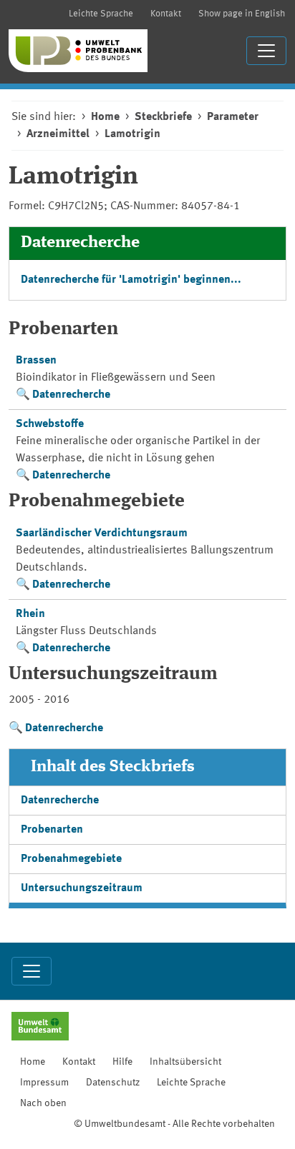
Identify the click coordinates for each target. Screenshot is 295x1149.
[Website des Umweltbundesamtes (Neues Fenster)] (40, 1027)
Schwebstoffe (50, 424)
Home (105, 117)
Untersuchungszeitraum (81, 888)
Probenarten (52, 830)
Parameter (232, 117)
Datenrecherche (71, 395)
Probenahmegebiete (71, 859)
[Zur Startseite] (78, 50)
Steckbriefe (163, 117)
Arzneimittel (58, 134)
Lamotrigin (132, 134)
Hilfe (122, 1062)
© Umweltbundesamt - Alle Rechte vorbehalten (174, 1124)
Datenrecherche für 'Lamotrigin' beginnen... (131, 280)
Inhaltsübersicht (185, 1062)
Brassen (36, 360)
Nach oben (43, 1103)
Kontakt (165, 14)
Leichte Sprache (101, 14)
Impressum (44, 1083)
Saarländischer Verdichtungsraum (102, 533)
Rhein (30, 614)
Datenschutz (113, 1083)
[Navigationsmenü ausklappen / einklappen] (266, 50)
